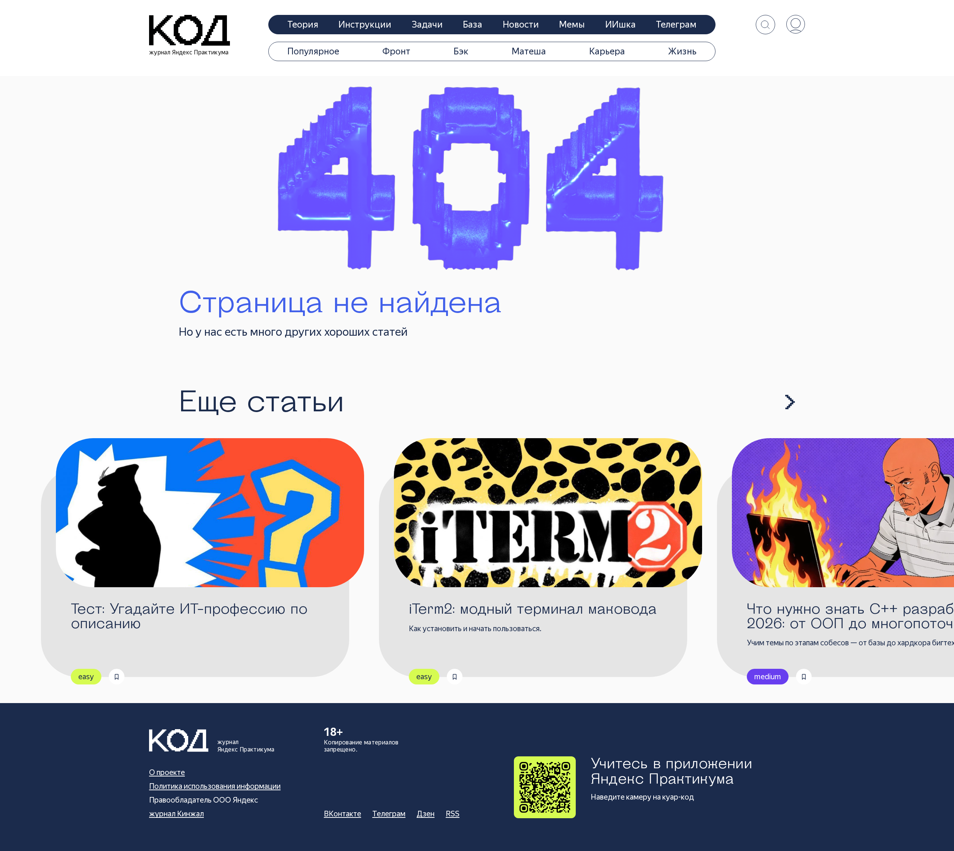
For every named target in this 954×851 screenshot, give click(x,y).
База (472, 24)
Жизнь (682, 51)
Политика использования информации (215, 786)
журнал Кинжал (176, 813)
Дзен (426, 813)
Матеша (529, 51)
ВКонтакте (342, 813)
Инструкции (364, 24)
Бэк (461, 51)
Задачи (427, 24)
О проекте (167, 772)
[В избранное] (116, 676)
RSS (452, 813)
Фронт (396, 51)
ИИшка (620, 24)
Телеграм (676, 24)
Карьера (607, 51)
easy (86, 676)
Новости (521, 24)
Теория (302, 24)
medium (767, 676)
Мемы (572, 24)
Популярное (313, 51)
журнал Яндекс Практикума (189, 52)
